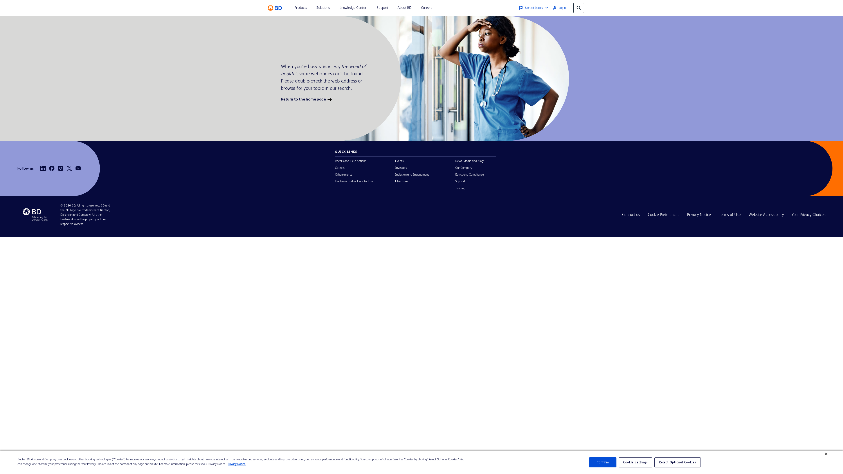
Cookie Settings (635, 462)
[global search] (578, 8)
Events (399, 161)
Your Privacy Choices (808, 215)
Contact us (631, 215)
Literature (401, 181)
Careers (340, 167)
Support (460, 181)
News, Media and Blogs (470, 161)
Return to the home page (303, 99)
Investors (401, 167)
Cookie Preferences (663, 215)
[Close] (826, 453)
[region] (421, 462)
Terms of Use (730, 215)
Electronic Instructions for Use (354, 181)
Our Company (464, 167)
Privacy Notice (699, 215)
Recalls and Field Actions (350, 161)
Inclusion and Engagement (412, 174)
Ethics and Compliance (469, 174)
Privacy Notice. (237, 464)
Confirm (603, 462)
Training (460, 188)
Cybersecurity (343, 174)
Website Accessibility (766, 215)
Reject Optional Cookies (677, 462)
